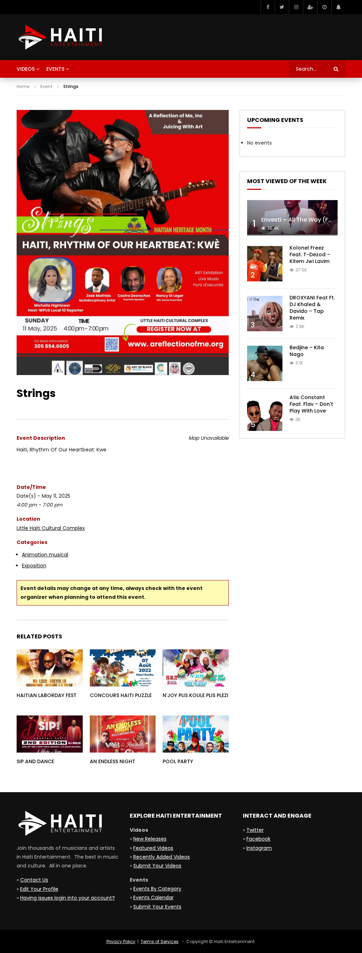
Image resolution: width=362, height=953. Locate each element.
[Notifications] (338, 7)
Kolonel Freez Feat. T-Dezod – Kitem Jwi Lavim (310, 254)
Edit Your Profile (39, 889)
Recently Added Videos (161, 856)
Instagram (259, 848)
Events (55, 68)
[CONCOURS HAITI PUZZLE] (123, 667)
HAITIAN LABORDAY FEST (47, 695)
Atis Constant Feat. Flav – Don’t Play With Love (311, 404)
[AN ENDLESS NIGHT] (123, 734)
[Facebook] (268, 7)
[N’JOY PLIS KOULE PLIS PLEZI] (196, 667)
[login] (310, 7)
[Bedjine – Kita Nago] (264, 363)
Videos (26, 68)
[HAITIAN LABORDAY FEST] (50, 667)
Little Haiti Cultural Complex (51, 528)
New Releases (150, 838)
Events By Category (157, 888)
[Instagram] (296, 7)
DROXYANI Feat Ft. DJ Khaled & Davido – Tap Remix (312, 307)
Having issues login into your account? (67, 897)
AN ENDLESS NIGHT (112, 761)
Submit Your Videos (157, 865)
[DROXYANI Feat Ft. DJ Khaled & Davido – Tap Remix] (264, 313)
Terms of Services (160, 942)
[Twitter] (282, 7)
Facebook (258, 838)
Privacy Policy (120, 942)
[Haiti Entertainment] (59, 37)
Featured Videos (153, 848)
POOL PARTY (178, 761)
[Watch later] (324, 7)
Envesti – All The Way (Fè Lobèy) (307, 220)
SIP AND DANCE (35, 761)
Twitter (255, 830)
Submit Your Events (157, 906)
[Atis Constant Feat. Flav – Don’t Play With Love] (264, 413)
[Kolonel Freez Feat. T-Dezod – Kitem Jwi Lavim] (264, 263)
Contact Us (34, 879)
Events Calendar (153, 897)
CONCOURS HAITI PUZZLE (121, 695)
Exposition (34, 565)
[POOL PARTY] (196, 734)
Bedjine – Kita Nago (307, 351)
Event (46, 86)
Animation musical (45, 554)
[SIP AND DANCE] (50, 734)
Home (23, 86)
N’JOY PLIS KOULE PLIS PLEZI (195, 695)
